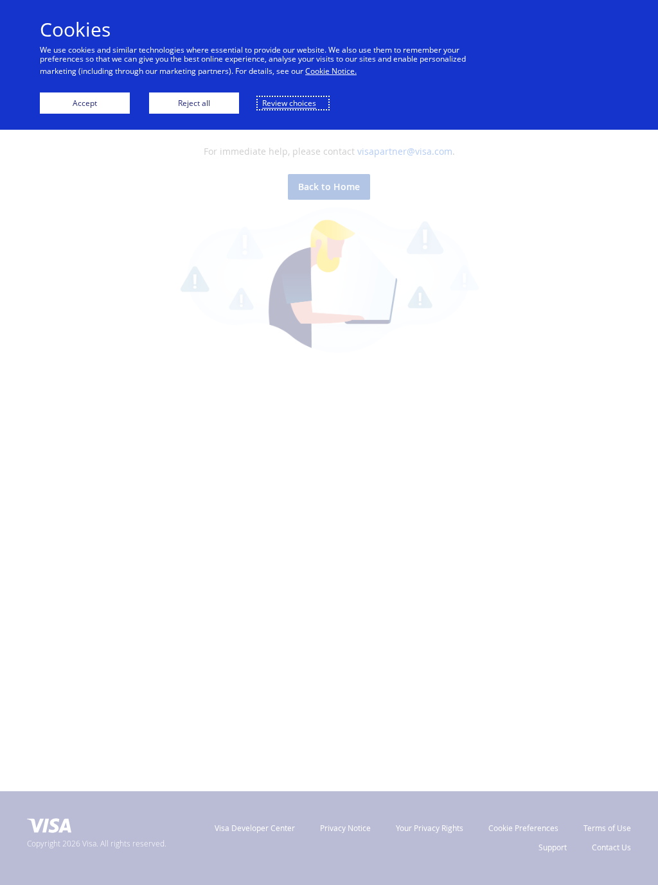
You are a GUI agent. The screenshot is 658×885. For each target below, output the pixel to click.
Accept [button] (85, 103)
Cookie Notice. (331, 71)
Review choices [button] (289, 103)
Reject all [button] (194, 103)
